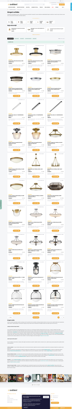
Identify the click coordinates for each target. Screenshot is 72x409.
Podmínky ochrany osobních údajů (12, 399)
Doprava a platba (9, 402)
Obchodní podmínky (10, 398)
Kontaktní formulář (55, 402)
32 (63, 317)
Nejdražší (22, 38)
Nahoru (11, 317)
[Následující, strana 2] (61, 317)
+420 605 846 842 (55, 397)
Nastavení (26, 407)
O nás (8, 395)
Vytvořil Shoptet (56, 407)
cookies (27, 397)
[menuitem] (11, 7)
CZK (62, 1)
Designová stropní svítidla (44, 335)
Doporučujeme (10, 38)
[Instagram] (53, 399)
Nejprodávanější (28, 38)
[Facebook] (51, 399)
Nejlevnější (17, 38)
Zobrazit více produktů (36, 34)
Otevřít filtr (10, 42)
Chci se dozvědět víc (35, 18)
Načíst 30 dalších (35, 317)
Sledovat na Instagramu (36, 384)
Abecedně (34, 38)
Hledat (44, 4)
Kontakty (8, 397)
